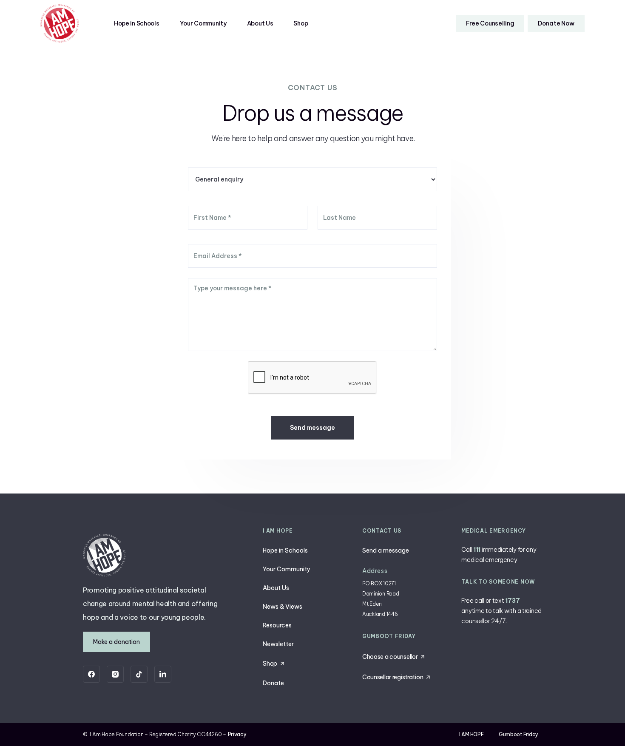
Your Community (203, 23)
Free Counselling (490, 23)
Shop (300, 23)
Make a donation (116, 642)
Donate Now (556, 23)
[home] (59, 23)
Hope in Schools (136, 23)
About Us (260, 23)
